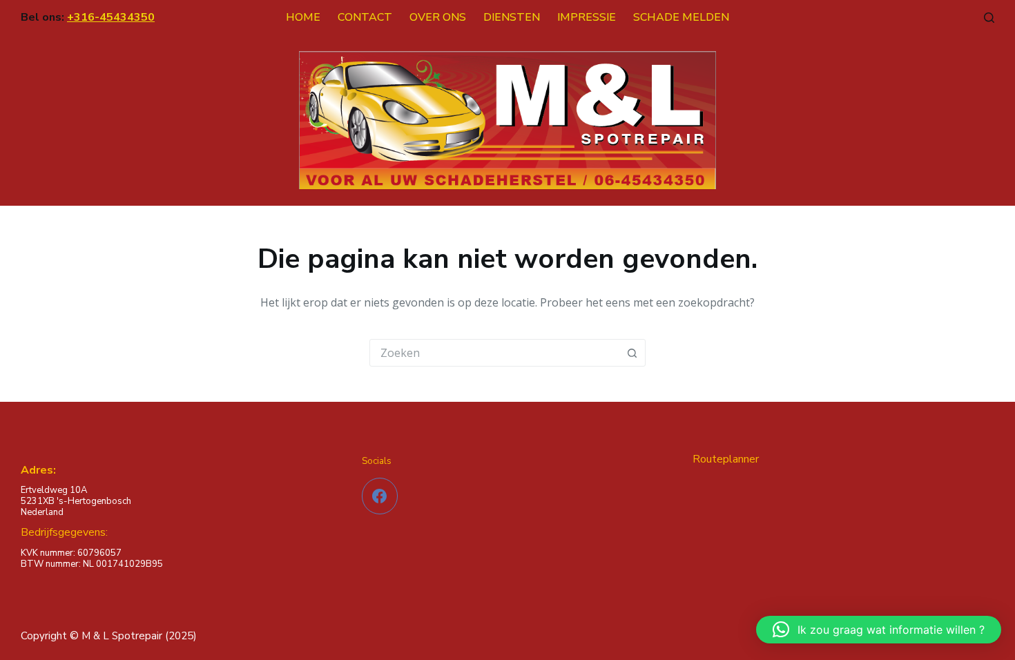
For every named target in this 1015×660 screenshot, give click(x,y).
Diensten (511, 17)
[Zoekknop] (632, 353)
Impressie (586, 17)
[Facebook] (380, 496)
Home (303, 17)
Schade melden (681, 17)
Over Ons (437, 17)
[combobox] (494, 353)
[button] (878, 629)
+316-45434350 (111, 17)
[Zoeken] (989, 17)
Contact (365, 17)
